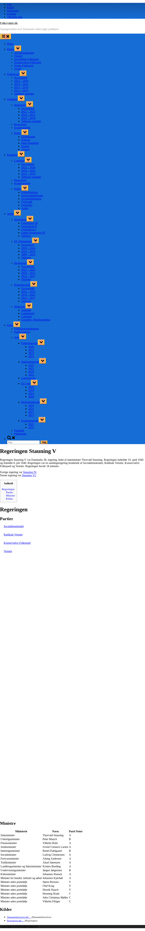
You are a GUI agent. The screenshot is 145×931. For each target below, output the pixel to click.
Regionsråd (20, 263)
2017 (31, 412)
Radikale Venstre (13, 534)
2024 (31, 387)
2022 (31, 349)
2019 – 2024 (28, 248)
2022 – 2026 (21, 80)
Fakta (10, 325)
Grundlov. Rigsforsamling (35, 319)
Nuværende (20, 77)
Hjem (10, 43)
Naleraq (25, 139)
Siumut (25, 146)
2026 (31, 346)
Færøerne (12, 154)
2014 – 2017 (28, 276)
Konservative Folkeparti (27, 62)
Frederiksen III (29, 223)
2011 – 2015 (21, 90)
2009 (31, 396)
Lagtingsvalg (28, 378)
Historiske (19, 306)
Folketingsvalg (29, 343)
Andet (10, 213)
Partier (10, 49)
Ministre (10, 495)
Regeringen (8, 489)
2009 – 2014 (28, 254)
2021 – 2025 (28, 111)
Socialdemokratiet (24, 52)
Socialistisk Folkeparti (26, 59)
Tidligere (26, 235)
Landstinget (27, 313)
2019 (31, 353)
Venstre (18, 55)
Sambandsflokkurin (32, 195)
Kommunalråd (22, 127)
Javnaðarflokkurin (31, 198)
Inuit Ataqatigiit (30, 142)
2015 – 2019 (21, 87)
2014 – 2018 (28, 118)
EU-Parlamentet (23, 241)
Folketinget (13, 74)
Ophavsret (13, 10)
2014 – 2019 (28, 251)
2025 (31, 365)
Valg (16, 337)
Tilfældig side (14, 17)
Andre (17, 68)
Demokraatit (28, 136)
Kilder (10, 7)
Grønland (12, 99)
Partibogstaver (22, 331)
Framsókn (26, 205)
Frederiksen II (29, 226)
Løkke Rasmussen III (33, 232)
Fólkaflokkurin (29, 192)
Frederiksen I (28, 229)
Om (9, 4)
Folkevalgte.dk (9, 23)
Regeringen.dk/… (15, 920)
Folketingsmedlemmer (26, 328)
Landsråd (26, 316)
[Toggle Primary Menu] (5, 36)
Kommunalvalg (30, 420)
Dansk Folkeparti (23, 65)
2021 (31, 368)
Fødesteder (20, 433)
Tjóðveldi (26, 201)
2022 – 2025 (28, 269)
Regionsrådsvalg (30, 402)
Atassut (25, 149)
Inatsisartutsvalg (30, 361)
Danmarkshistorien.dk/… (19, 917)
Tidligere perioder (24, 93)
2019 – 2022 (21, 84)
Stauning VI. (29, 475)
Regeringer (20, 124)
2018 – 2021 (28, 114)
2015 (31, 356)
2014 (31, 374)
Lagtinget (19, 160)
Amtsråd (26, 310)
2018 (31, 371)
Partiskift (19, 430)
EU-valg (26, 383)
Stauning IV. (30, 472)
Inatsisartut (20, 104)
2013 (31, 415)
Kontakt (11, 13)
